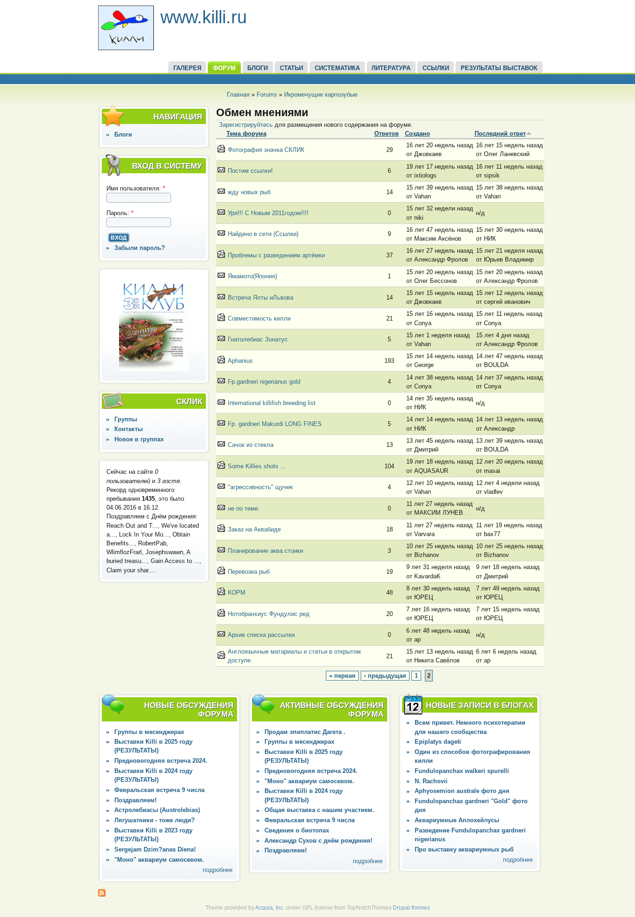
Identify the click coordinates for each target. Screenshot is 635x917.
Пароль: (119, 213)
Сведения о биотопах (297, 830)
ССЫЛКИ (436, 68)
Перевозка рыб (249, 571)
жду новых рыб (249, 192)
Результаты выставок (499, 68)
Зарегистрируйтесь (246, 124)
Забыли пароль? (139, 247)
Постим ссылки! (250, 170)
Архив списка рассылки (261, 634)
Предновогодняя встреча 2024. (160, 760)
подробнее (217, 869)
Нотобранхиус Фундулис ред (269, 613)
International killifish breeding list (272, 403)
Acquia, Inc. (269, 907)
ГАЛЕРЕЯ (187, 68)
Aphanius (240, 360)
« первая (342, 675)
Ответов (386, 133)
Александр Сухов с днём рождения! (318, 840)
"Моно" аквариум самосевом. (159, 859)
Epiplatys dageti (438, 741)
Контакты (128, 429)
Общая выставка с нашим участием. (319, 809)
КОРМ (236, 592)
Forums (267, 94)
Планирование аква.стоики (265, 550)
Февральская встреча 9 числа (159, 789)
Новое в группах (139, 439)
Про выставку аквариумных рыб (464, 849)
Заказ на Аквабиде (254, 529)
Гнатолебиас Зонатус (258, 339)
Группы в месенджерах (149, 731)
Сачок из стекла (250, 444)
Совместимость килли (259, 318)
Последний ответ (500, 133)
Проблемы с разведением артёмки (276, 255)
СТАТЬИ (291, 68)
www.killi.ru (203, 17)
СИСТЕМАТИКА (337, 68)
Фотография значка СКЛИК (266, 149)
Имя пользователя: (135, 188)
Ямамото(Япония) (252, 276)
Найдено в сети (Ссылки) (263, 233)
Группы (125, 419)
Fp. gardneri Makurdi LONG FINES (275, 423)
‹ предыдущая (385, 675)
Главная (238, 94)
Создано (417, 133)
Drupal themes (411, 907)
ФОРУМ (224, 68)
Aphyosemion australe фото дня (462, 790)
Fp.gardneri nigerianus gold (264, 381)
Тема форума (246, 133)
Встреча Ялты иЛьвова (260, 297)
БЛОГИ (257, 68)
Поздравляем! (135, 800)
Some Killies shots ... (257, 466)
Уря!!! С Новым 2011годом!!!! (268, 213)
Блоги (123, 134)
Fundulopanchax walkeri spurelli (462, 770)
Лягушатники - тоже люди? (154, 820)
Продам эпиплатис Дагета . (305, 731)
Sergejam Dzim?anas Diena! (155, 849)
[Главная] (126, 48)
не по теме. (244, 508)
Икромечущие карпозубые (320, 94)
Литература (390, 68)
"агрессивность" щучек (260, 487)
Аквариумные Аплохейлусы (457, 820)
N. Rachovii (431, 781)
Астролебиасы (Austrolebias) (157, 809)
